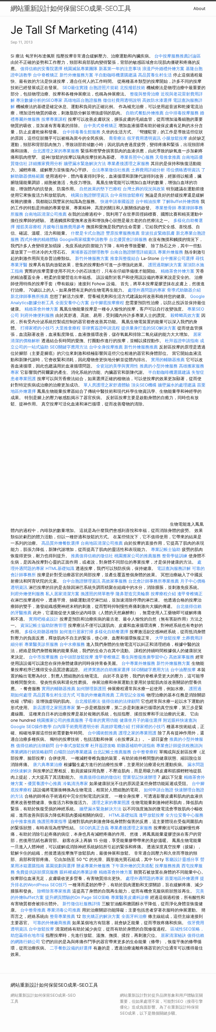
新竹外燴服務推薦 (141, 347)
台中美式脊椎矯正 (101, 125)
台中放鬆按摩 (42, 929)
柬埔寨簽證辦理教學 (90, 252)
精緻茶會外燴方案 (177, 271)
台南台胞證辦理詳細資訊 (133, 252)
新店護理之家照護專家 (54, 707)
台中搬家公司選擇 (177, 258)
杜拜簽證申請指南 (182, 340)
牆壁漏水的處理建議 (177, 384)
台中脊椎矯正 (46, 74)
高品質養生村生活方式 (54, 694)
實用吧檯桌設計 (43, 619)
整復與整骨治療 (144, 93)
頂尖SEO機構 (143, 384)
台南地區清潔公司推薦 (45, 214)
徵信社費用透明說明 (122, 100)
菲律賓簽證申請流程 (101, 328)
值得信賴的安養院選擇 (41, 68)
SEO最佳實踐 (75, 87)
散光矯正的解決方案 (101, 916)
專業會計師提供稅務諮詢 (179, 745)
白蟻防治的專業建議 (73, 751)
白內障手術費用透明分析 (76, 726)
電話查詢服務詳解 (174, 568)
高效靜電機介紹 (115, 726)
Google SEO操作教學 (31, 726)
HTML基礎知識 (60, 568)
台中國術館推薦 (103, 732)
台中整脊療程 (145, 751)
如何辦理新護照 (91, 688)
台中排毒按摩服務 (182, 112)
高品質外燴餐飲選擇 (61, 543)
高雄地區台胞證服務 (83, 100)
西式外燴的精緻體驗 (39, 239)
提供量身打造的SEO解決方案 (148, 328)
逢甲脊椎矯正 (190, 593)
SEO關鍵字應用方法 (69, 347)
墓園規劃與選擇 (60, 865)
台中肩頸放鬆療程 (127, 195)
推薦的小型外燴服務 (159, 366)
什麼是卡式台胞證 (88, 233)
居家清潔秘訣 (173, 935)
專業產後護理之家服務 (128, 163)
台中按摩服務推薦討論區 (177, 56)
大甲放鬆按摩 (168, 638)
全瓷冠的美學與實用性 (117, 366)
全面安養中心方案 (72, 302)
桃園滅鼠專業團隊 (80, 68)
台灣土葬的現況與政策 (144, 188)
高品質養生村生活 (155, 74)
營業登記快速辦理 (139, 777)
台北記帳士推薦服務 (112, 751)
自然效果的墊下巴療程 (100, 188)
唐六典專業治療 (47, 764)
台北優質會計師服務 (128, 239)
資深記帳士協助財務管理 (43, 625)
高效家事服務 (114, 581)
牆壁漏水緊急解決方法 (85, 163)
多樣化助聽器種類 (41, 631)
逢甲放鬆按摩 (152, 815)
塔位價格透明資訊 (183, 169)
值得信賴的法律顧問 (121, 701)
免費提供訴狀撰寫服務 (37, 872)
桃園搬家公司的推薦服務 (137, 555)
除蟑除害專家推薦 (54, 891)
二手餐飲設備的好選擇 (71, 948)
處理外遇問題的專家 (147, 290)
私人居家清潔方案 (62, 593)
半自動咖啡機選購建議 (116, 74)
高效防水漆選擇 (157, 100)
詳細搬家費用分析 (45, 163)
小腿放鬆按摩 (175, 138)
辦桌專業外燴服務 (93, 865)
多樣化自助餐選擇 (111, 631)
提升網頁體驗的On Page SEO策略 (77, 897)
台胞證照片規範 (104, 87)
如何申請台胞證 (158, 789)
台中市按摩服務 (44, 657)
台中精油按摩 (148, 201)
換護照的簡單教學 (97, 593)
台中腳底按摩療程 (107, 302)
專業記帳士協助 (165, 549)
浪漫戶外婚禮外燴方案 (164, 68)
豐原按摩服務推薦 (123, 233)
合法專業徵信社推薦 (111, 169)
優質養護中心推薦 (44, 783)
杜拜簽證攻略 (103, 745)
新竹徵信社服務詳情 (81, 903)
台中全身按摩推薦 (106, 347)
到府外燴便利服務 (37, 315)
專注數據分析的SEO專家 (39, 100)
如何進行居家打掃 (76, 631)
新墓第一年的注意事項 (120, 68)
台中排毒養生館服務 (82, 131)
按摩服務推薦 (168, 865)
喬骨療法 (117, 138)
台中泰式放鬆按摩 (72, 745)
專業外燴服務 (170, 252)
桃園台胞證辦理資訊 (90, 195)
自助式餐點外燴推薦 (145, 112)
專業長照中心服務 (137, 157)
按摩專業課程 (54, 119)
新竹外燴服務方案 (76, 74)
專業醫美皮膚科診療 (130, 897)
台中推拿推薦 (24, 821)
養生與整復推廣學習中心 (145, 657)
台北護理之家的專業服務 (56, 150)
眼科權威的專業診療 (78, 872)
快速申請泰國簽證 (117, 201)
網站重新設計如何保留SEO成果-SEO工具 (71, 8)
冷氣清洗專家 (75, 783)
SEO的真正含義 (94, 827)
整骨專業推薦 (62, 916)
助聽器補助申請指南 (136, 745)
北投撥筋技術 (132, 87)
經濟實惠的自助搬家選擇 (107, 669)
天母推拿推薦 (167, 157)
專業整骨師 (165, 207)
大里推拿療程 (68, 328)
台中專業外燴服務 (138, 663)
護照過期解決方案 (165, 264)
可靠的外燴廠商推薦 (95, 694)
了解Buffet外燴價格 (180, 201)
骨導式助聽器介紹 (184, 290)
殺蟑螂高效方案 (185, 315)
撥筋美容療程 (28, 226)
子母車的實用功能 (101, 720)
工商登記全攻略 (130, 694)
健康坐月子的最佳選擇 (141, 720)
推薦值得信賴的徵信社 (92, 555)
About (199, 8)
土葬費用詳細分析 (148, 169)
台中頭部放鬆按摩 (77, 657)
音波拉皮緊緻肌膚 (158, 233)
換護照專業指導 (52, 821)
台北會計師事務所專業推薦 (153, 581)
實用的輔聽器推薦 (168, 359)
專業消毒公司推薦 (64, 910)
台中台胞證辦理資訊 (81, 581)
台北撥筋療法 (87, 701)
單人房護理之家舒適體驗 (107, 384)
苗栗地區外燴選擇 (182, 878)
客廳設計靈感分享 (182, 859)
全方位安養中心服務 (184, 815)
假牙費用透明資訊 (144, 138)
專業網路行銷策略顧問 (32, 751)
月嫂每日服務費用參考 (64, 226)
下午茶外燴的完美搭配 (132, 865)
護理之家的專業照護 (137, 732)
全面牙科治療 (134, 916)
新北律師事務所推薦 (29, 296)
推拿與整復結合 (125, 258)
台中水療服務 (73, 644)
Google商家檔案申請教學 (84, 239)
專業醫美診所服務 (41, 644)
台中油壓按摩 (183, 669)
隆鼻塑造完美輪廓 (132, 593)
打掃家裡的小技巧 (37, 328)
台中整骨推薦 (33, 910)
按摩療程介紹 (164, 593)
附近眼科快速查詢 (180, 720)
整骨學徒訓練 (175, 555)
